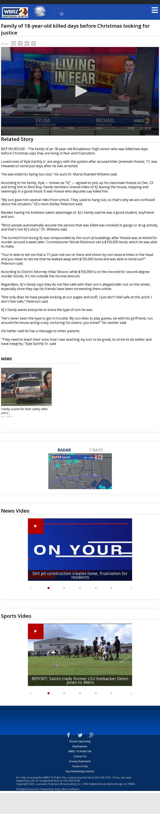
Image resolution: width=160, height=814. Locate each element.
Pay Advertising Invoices (80, 771)
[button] (80, 91)
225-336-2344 (71, 780)
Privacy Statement (80, 761)
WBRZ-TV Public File (79, 751)
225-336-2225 (103, 777)
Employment (79, 746)
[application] (80, 91)
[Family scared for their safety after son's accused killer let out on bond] (26, 387)
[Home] (15, 12)
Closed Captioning (80, 741)
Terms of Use (80, 766)
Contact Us (80, 756)
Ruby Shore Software (67, 789)
